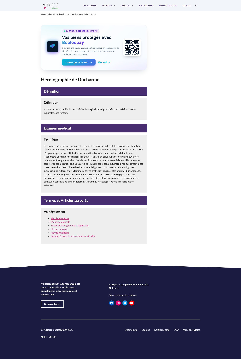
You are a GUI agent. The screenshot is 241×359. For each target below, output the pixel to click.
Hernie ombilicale (60, 232)
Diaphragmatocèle (60, 221)
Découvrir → (103, 62)
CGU (176, 329)
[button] (196, 6)
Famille (186, 6)
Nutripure (114, 288)
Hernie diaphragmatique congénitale (69, 225)
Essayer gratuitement (76, 62)
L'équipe (146, 329)
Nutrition (107, 6)
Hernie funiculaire (60, 218)
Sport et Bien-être (168, 6)
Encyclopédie (89, 6)
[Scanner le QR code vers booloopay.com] (132, 47)
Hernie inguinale (59, 229)
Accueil (44, 14)
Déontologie (131, 329)
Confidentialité (161, 329)
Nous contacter (52, 304)
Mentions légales (191, 329)
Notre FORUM (48, 336)
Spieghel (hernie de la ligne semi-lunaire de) (73, 236)
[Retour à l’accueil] (51, 5)
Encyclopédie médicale (59, 14)
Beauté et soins (146, 6)
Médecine (125, 6)
